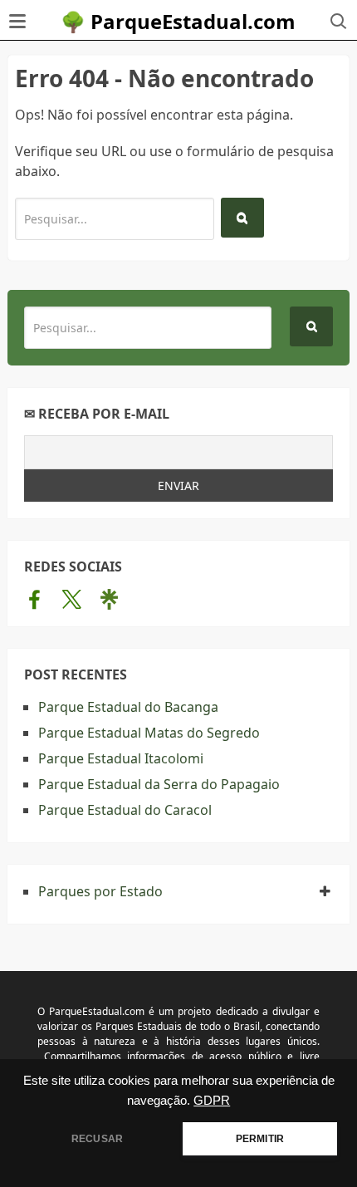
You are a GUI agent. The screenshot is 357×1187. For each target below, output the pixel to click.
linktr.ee (109, 599)
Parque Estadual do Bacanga (128, 707)
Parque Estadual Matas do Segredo (149, 732)
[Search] (242, 218)
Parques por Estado (100, 891)
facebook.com (34, 599)
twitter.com (71, 599)
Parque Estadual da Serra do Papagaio (159, 784)
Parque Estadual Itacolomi (120, 758)
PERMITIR (260, 1139)
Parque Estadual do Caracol (125, 810)
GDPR (211, 1100)
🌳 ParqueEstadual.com (178, 21)
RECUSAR (97, 1139)
